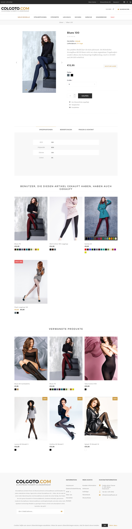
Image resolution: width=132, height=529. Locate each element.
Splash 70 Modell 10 (92, 444)
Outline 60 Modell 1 (57, 444)
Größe (69, 80)
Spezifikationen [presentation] (46, 130)
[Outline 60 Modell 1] (66, 419)
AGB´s (68, 491)
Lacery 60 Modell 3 (21, 444)
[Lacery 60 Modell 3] (30, 419)
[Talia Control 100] (101, 358)
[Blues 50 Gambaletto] (30, 358)
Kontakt (68, 501)
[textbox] (106, 9)
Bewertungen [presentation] (66, 130)
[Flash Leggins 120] (30, 282)
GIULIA (77, 41)
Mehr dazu (113, 525)
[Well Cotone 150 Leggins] (66, 219)
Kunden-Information (89, 485)
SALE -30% (18, 261)
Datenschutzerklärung (73, 488)
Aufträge (85, 491)
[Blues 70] (30, 219)
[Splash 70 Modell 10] (101, 419)
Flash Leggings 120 (21, 307)
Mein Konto (92, 2)
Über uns (69, 494)
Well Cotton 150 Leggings (59, 244)
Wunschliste (86, 498)
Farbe (69, 72)
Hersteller (69, 498)
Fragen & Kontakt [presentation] (86, 130)
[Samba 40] (101, 219)
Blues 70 (17, 244)
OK (105, 525)
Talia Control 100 (91, 384)
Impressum (70, 485)
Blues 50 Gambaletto (22, 384)
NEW (45, 398)
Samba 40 (88, 244)
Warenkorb (86, 494)
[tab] (46, 129)
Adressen (85, 488)
